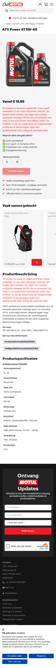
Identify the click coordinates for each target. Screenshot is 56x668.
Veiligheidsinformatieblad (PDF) (21, 348)
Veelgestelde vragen (13, 619)
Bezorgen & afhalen (12, 612)
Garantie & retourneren (14, 615)
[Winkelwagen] (46, 4)
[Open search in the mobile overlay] (28, 10)
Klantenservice (10, 600)
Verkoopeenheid (11, 157)
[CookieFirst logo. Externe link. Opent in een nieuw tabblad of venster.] (3, 629)
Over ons (7, 604)
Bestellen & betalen (12, 608)
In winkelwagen (16, 171)
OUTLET (15, 24)
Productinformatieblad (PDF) (20, 342)
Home (8, 24)
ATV (22, 24)
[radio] (7, 162)
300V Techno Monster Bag (16, 214)
